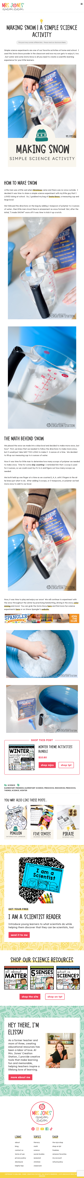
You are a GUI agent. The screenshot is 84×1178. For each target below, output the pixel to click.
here (63, 42)
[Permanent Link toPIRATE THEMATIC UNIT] (68, 823)
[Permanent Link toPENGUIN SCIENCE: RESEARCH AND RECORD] (15, 823)
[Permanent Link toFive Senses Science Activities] (42, 823)
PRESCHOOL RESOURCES (54, 788)
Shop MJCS (47, 765)
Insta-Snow (54, 196)
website (45, 609)
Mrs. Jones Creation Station (13, 7)
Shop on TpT (55, 996)
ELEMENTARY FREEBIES (14, 788)
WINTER (23, 790)
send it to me (19, 934)
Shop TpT (66, 765)
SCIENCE (11, 785)
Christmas (37, 190)
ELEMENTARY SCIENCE (34, 788)
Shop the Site (30, 996)
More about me (20, 1077)
